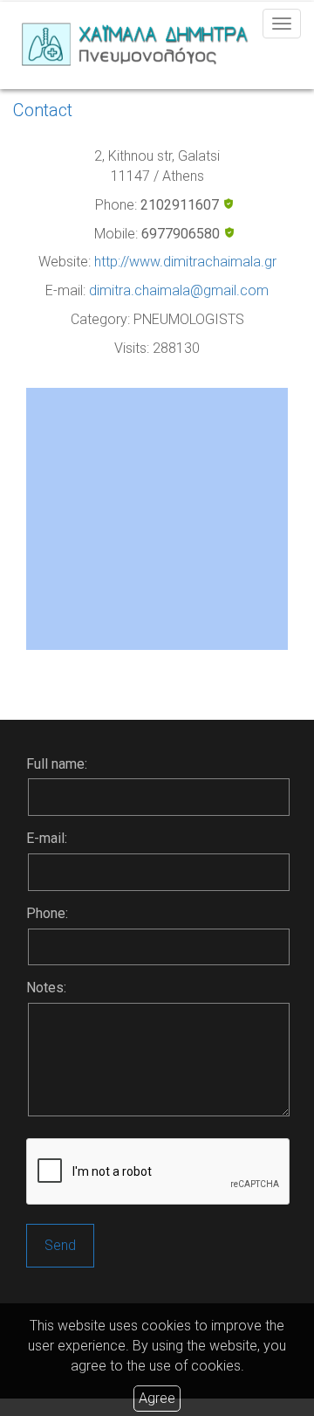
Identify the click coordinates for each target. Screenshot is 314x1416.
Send (60, 1245)
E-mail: (46, 838)
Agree (157, 1398)
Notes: (46, 987)
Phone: (47, 913)
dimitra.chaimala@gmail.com (179, 290)
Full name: (56, 764)
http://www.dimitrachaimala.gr (185, 261)
